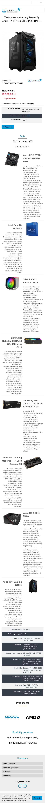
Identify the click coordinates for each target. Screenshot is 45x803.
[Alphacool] (12, 717)
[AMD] (32, 717)
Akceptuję (37, 798)
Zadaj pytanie (7, 127)
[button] (22, 763)
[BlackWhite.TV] (35, 80)
